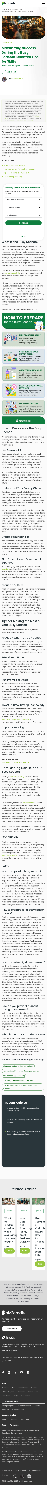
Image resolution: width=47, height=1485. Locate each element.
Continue (23, 222)
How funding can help (13, 176)
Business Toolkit (9, 1415)
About (4, 1383)
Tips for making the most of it (16, 173)
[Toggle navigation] (43, 3)
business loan (28, 802)
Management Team (20, 1388)
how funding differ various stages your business (21, 1071)
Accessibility (37, 1470)
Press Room (6, 1396)
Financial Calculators (9, 1419)
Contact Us (25, 1396)
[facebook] (3, 1372)
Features (21, 1392)
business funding (17, 776)
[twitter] (15, 1372)
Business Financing (10, 1425)
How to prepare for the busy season (19, 169)
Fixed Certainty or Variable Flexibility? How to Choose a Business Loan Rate (23, 1133)
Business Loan (7, 42)
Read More (9, 1252)
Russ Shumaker (17, 78)
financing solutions (9, 855)
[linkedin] (9, 1372)
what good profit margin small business (18, 1066)
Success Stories (18, 1410)
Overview (5, 1388)
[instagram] (28, 1372)
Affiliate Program (8, 1392)
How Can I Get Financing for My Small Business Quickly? (24, 1121)
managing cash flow (12, 273)
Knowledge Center (10, 1401)
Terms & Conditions (22, 1470)
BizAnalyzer (25, 1419)
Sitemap (5, 1475)
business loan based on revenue (15, 762)
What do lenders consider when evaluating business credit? (23, 1109)
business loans (9, 1211)
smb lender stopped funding (14, 1076)
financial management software (15, 719)
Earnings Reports (8, 1406)
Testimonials (33, 1392)
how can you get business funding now (18, 1080)
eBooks (37, 1406)
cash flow (6, 569)
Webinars (5, 1410)
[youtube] (21, 1372)
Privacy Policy (7, 1470)
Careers (34, 1388)
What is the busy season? (15, 165)
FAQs (16, 1396)
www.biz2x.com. (11, 1351)
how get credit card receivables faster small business (20, 1087)
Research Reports (24, 1406)
